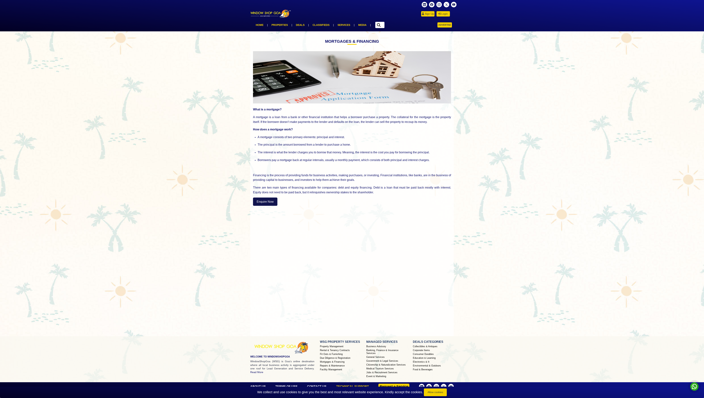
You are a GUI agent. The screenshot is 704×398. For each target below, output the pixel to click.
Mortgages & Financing (332, 361)
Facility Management (331, 369)
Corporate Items (421, 350)
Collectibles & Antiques (425, 346)
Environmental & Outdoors (427, 365)
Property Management (331, 346)
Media (362, 24)
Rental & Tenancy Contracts (335, 350)
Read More (256, 372)
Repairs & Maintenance (332, 365)
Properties (280, 24)
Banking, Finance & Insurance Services (382, 352)
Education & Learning (424, 358)
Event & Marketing (376, 376)
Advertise (444, 25)
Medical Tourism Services (380, 368)
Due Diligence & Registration (335, 358)
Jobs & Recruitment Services (381, 372)
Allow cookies (435, 392)
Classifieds (321, 24)
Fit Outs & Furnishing (331, 354)
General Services (375, 357)
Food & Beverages (423, 369)
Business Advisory (376, 346)
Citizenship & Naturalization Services (386, 364)
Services (344, 24)
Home (259, 24)
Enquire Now (265, 201)
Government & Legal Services (382, 360)
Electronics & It (421, 361)
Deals (300, 24)
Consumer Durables (423, 354)
